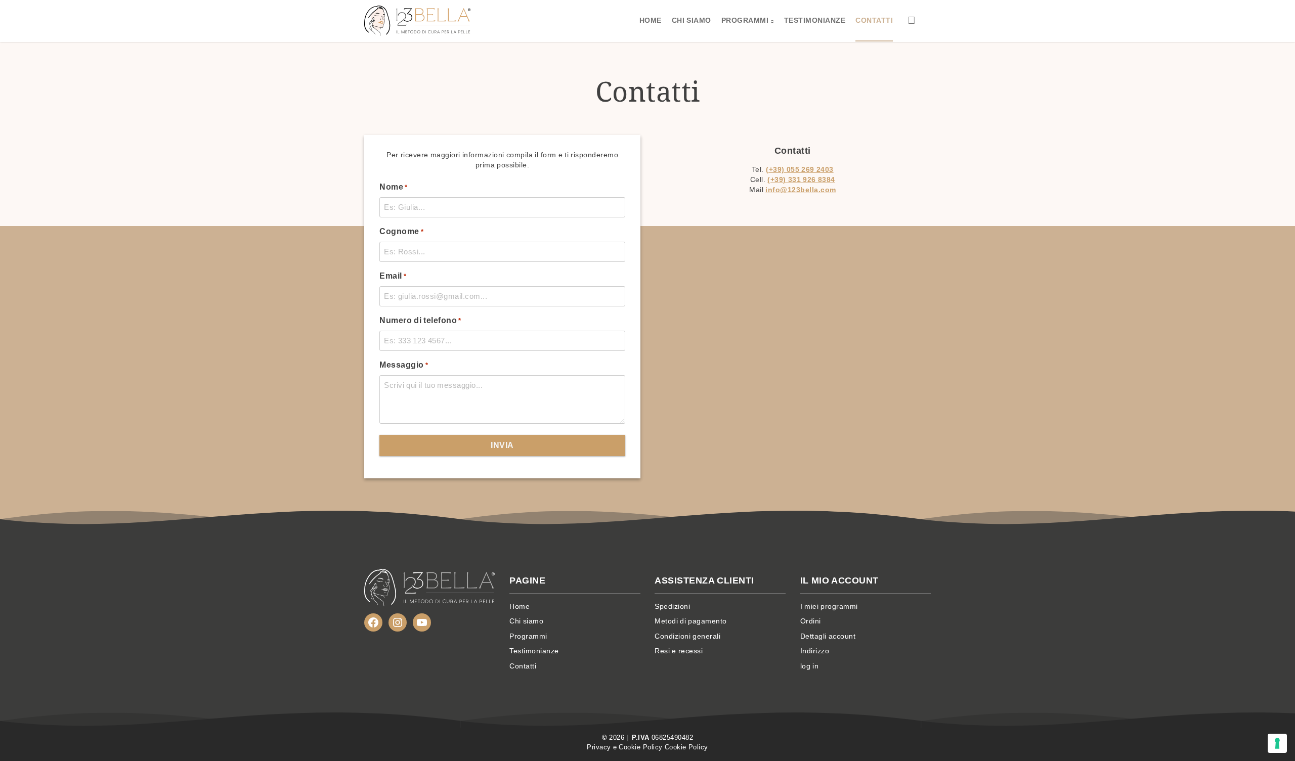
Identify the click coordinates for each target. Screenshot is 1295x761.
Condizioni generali (687, 636)
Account (912, 20)
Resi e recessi (679, 651)
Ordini (810, 621)
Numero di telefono (420, 320)
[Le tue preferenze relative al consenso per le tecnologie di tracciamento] (1277, 743)
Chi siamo (691, 20)
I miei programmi (829, 606)
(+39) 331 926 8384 (801, 180)
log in (809, 666)
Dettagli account (828, 636)
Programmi (745, 20)
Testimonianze (815, 20)
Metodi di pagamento (691, 621)
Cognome (401, 231)
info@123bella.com (800, 190)
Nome (393, 187)
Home (650, 20)
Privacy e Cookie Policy (624, 747)
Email (392, 276)
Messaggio (403, 365)
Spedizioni (672, 606)
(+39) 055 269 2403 (800, 169)
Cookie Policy (686, 747)
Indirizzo (815, 651)
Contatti (874, 20)
